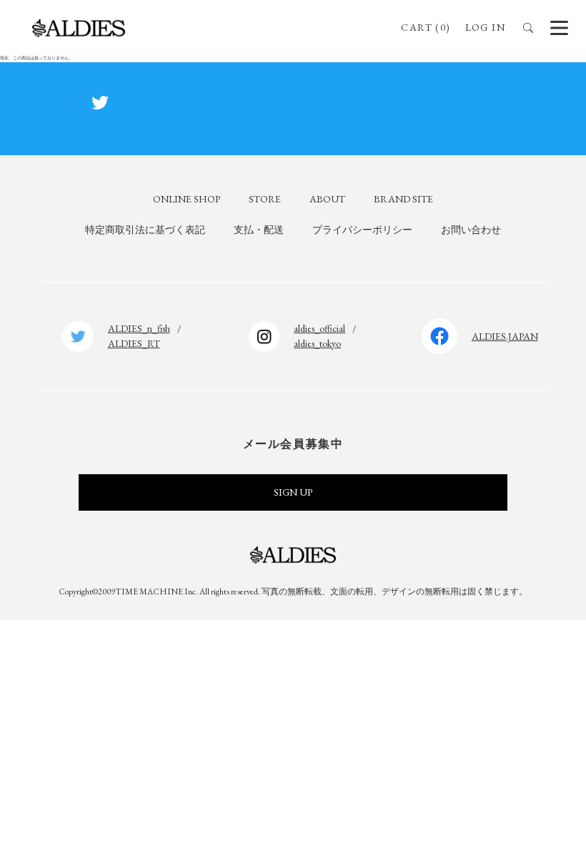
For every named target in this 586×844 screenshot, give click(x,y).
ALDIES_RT (134, 343)
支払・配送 (259, 229)
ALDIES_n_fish (139, 328)
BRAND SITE (403, 198)
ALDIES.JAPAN (505, 336)
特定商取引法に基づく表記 (145, 229)
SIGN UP (293, 492)
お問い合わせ (471, 229)
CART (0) (425, 27)
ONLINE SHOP (186, 198)
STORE (265, 198)
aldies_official (319, 328)
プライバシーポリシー (362, 229)
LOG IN (485, 27)
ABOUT (327, 198)
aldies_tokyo (317, 343)
